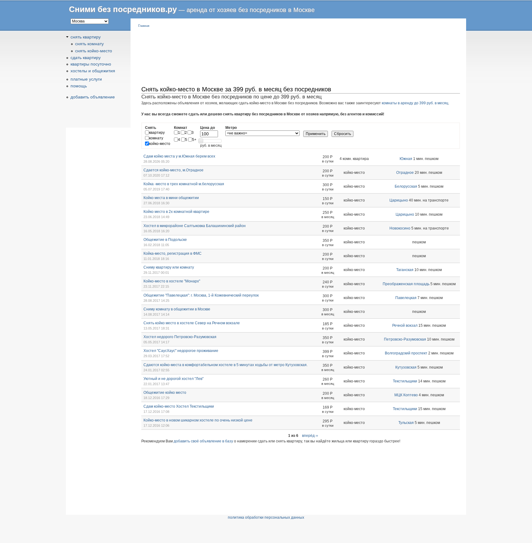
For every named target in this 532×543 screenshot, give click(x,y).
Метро (231, 128)
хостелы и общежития (93, 70)
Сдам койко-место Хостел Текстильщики (178, 406)
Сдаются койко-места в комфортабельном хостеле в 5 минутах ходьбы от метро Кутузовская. (225, 365)
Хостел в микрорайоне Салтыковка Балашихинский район (194, 226)
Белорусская (406, 186)
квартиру (157, 132)
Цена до (207, 128)
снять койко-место (93, 50)
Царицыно (398, 200)
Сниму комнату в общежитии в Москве (176, 309)
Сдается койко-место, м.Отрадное (173, 170)
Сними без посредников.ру (123, 9)
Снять (150, 128)
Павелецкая (406, 298)
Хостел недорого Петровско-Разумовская (179, 337)
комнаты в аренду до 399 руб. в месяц (415, 103)
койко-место (159, 144)
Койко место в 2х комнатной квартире (176, 212)
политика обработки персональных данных (266, 517)
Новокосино (399, 228)
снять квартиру (86, 36)
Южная (406, 159)
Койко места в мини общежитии (171, 198)
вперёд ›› (310, 435)
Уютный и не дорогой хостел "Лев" (173, 379)
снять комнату (89, 43)
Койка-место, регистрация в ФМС (172, 253)
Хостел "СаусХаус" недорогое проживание (180, 351)
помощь (79, 85)
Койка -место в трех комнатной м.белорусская (183, 184)
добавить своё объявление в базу (203, 441)
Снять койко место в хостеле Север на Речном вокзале (191, 323)
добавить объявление (93, 96)
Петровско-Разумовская (405, 339)
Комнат (180, 128)
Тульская (406, 423)
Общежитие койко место (164, 392)
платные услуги (86, 79)
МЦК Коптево (406, 395)
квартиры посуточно (91, 64)
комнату (156, 138)
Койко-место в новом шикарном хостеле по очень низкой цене (197, 420)
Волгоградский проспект (406, 353)
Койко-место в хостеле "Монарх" (171, 281)
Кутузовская (406, 367)
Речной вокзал (404, 325)
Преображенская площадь (406, 284)
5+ (194, 140)
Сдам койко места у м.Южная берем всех (179, 156)
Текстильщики (405, 381)
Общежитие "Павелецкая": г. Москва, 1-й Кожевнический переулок (201, 295)
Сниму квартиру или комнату (168, 267)
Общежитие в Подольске (165, 240)
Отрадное (405, 172)
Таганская (404, 270)
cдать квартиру (86, 57)
